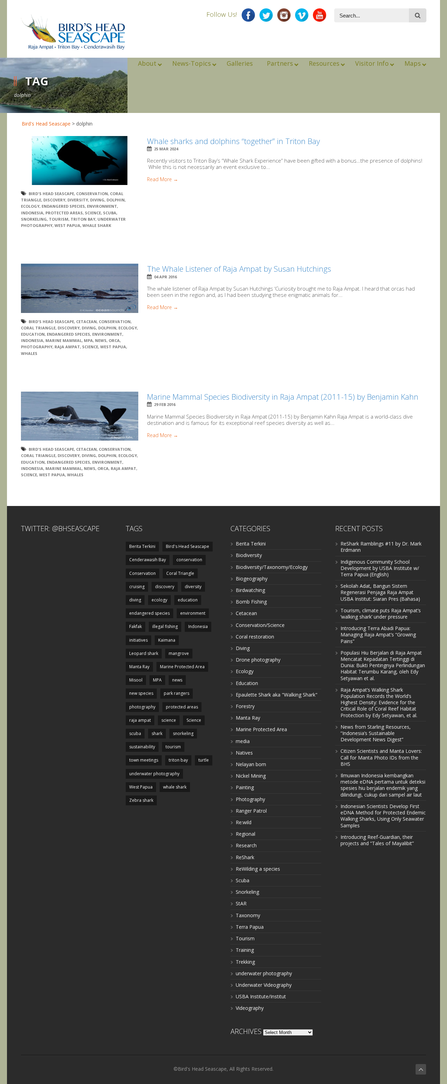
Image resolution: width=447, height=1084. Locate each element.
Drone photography (258, 659)
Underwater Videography (264, 985)
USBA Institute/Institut (261, 996)
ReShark (245, 857)
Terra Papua (250, 926)
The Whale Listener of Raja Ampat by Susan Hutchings (239, 268)
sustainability (142, 747)
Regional (245, 833)
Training (245, 950)
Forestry (245, 706)
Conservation (92, 193)
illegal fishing (165, 626)
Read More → (162, 179)
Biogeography (252, 578)
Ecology (245, 671)
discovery (54, 199)
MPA (88, 340)
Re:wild (243, 822)
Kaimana (166, 640)
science (168, 720)
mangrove (179, 653)
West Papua (67, 225)
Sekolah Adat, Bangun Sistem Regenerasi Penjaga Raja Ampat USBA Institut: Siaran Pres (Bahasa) (380, 592)
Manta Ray (139, 667)
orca (114, 340)
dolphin (116, 199)
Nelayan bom (251, 764)
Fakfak (135, 626)
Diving (243, 648)
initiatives (138, 640)
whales (29, 353)
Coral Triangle (38, 327)
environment (102, 206)
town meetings (143, 760)
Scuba (242, 880)
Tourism (245, 938)
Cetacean (246, 613)
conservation (189, 560)
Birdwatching (250, 590)
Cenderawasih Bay (147, 560)
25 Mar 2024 (166, 148)
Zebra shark (141, 800)
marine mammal (63, 340)
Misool (135, 680)
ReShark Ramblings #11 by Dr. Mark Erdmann (381, 546)
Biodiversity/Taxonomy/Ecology (272, 567)
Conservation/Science (260, 625)
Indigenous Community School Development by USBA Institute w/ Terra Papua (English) (379, 568)
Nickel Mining (251, 775)
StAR (241, 903)
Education (247, 683)
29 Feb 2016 (164, 404)
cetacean (86, 321)
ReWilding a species (258, 868)
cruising (137, 587)
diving (97, 199)
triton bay (83, 219)
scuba (109, 212)
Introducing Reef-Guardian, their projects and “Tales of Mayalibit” (377, 840)
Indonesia (32, 212)
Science (93, 212)
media (243, 741)
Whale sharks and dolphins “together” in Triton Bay (233, 141)
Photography (250, 799)
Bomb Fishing (251, 601)
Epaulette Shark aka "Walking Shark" (276, 694)
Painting (245, 787)
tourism (58, 219)
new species (141, 693)
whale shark (96, 225)
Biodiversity (249, 555)
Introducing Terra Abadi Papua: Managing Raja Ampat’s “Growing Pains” (378, 634)
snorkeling (34, 219)
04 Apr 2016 (165, 276)
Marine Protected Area (182, 667)
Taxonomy (248, 915)
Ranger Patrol (251, 810)
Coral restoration (255, 636)
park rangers (176, 693)
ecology (30, 206)
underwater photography (154, 774)
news (101, 340)
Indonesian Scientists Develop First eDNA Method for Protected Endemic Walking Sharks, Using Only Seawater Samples (383, 816)
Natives (244, 752)
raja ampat (67, 346)
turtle (203, 760)
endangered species (63, 206)
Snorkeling (247, 892)
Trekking (245, 961)
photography (36, 346)
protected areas (64, 212)
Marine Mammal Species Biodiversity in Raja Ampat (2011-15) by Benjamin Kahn (282, 396)
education (33, 334)
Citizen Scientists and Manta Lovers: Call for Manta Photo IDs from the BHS (381, 757)
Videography (250, 1008)
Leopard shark (143, 653)
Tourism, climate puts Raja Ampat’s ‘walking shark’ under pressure (380, 613)
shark (157, 733)
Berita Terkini (142, 546)
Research (246, 845)
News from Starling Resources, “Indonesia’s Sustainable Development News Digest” (375, 733)
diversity (77, 199)
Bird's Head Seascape (46, 123)
